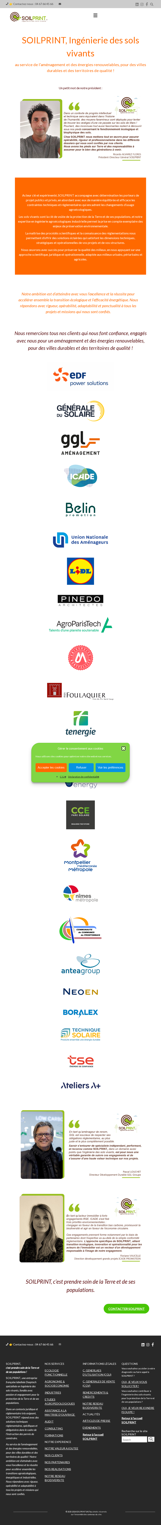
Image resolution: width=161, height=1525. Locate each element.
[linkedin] (136, 4)
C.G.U (63, 776)
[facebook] (146, 4)
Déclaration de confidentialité (83, 776)
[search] (151, 1439)
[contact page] (60, 4)
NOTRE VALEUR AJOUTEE (61, 1448)
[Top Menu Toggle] (95, 15)
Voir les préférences (110, 767)
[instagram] (141, 4)
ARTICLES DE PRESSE (96, 1420)
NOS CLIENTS (54, 1455)
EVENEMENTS (92, 1427)
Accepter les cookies (51, 767)
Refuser (81, 767)
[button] (123, 748)
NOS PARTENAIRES (57, 1462)
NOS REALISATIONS (58, 1469)
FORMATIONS (54, 1435)
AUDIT (49, 1421)
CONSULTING (54, 1428)
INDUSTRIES (53, 1392)
